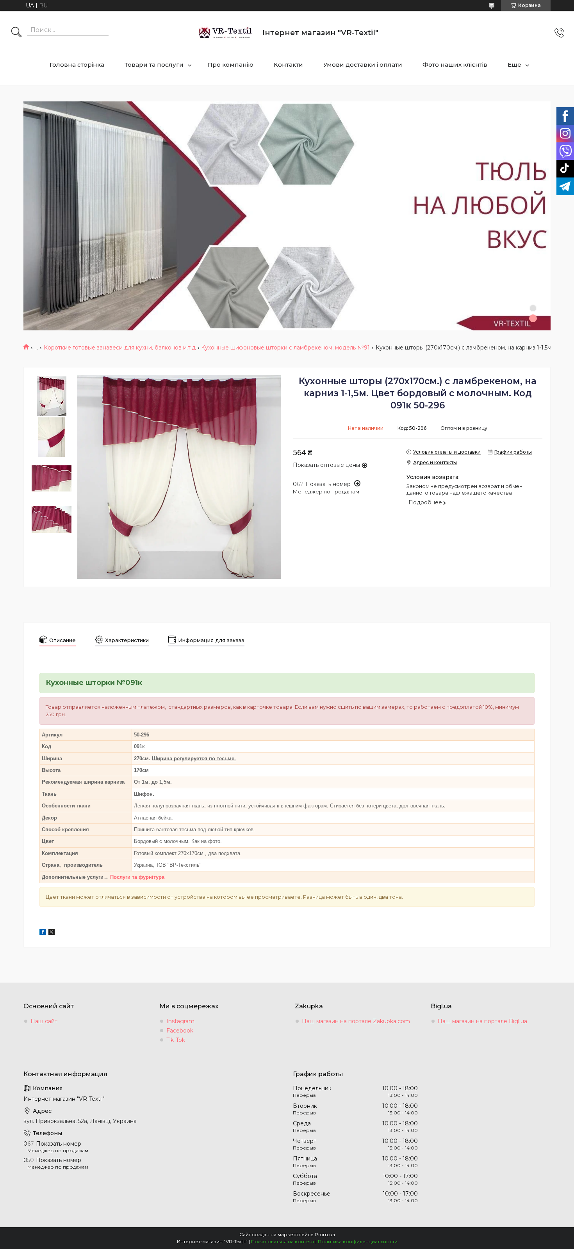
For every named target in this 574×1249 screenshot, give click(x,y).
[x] (51, 933)
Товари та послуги (154, 64)
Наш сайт (43, 1021)
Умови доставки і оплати (362, 64)
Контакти (288, 64)
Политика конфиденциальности (358, 1241)
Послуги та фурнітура (137, 877)
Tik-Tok (175, 1039)
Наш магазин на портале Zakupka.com (356, 1021)
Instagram (180, 1021)
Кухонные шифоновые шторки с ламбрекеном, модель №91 (285, 347)
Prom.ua (325, 1234)
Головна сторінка (77, 64)
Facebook (179, 1030)
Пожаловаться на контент (282, 1241)
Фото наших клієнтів (454, 64)
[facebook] (42, 933)
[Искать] (16, 32)
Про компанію (230, 64)
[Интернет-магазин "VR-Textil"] (226, 32)
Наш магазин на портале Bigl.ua (482, 1021)
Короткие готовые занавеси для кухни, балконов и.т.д (120, 347)
